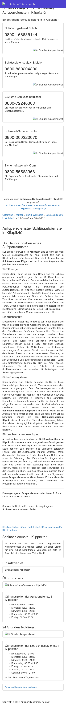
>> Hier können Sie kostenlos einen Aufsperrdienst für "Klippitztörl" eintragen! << (33, 207)
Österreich (7, 214)
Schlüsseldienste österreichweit (21, 687)
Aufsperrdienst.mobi (22, 4)
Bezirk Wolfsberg (34, 214)
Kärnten (20, 214)
